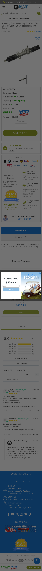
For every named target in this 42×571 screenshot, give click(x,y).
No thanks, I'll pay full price (11, 293)
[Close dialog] (40, 273)
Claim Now (11, 289)
